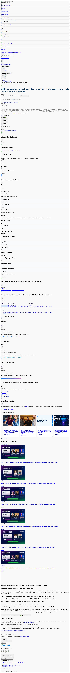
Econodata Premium (24, 636)
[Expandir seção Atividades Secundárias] (2, 284)
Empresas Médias (7, 664)
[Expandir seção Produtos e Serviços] (2, 368)
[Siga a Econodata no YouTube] (9, 652)
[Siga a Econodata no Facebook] (6, 652)
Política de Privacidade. (29, 622)
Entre (2, 54)
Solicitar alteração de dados (19, 630)
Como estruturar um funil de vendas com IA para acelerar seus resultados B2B (60, 431)
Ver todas (13, 20)
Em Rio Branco (5, 391)
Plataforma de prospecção (6, 24)
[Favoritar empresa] (2, 125)
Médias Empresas (4, 34)
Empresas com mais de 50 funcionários (11, 665)
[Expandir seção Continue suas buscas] (2, 385)
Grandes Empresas (5, 36)
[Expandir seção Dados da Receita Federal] (2, 183)
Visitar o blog (4, 438)
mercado (27, 406)
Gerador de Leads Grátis (6, 5)
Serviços (2, 41)
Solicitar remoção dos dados (7, 630)
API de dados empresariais (14, 113)
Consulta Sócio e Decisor (6, 20)
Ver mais (3, 117)
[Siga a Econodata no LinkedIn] (4, 652)
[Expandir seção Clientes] (2, 326)
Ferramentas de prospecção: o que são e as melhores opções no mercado (44, 431)
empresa (3, 591)
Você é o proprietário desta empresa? (10, 102)
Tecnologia (3, 49)
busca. (28, 389)
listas (12, 389)
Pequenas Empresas (5, 31)
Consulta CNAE (4, 14)
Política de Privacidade (5, 668)
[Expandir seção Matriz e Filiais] (2, 298)
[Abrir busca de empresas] (2, 61)
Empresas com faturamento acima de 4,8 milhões (13, 662)
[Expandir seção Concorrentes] (2, 347)
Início (4, 80)
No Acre (4, 393)
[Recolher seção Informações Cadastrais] (2, 140)
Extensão (3, 8)
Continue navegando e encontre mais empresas (10, 615)
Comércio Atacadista (5, 46)
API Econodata (4, 27)
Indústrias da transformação (6, 43)
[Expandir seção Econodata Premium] (2, 404)
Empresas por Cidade (8, 666)
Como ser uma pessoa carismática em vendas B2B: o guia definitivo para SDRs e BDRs (27, 432)
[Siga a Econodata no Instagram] (2, 652)
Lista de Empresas (4, 11)
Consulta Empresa (4, 17)
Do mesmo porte (5, 396)
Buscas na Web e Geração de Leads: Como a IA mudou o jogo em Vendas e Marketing (11, 431)
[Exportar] (2, 128)
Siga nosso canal (5, 444)
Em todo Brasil (5, 394)
